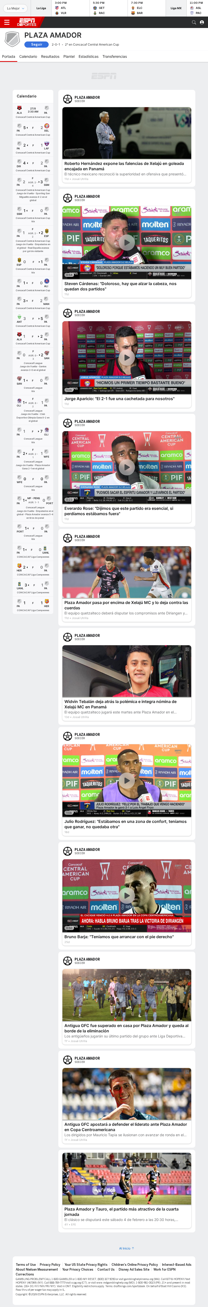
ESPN (26, 22)
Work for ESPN (164, 1244)
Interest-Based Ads (177, 1239)
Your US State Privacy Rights (86, 1239)
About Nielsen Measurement (37, 1244)
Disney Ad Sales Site (134, 1244)
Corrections (25, 1249)
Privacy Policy (50, 1239)
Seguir (36, 44)
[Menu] (7, 22)
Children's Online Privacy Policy (135, 1239)
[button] (194, 22)
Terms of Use (26, 1239)
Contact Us (106, 1244)
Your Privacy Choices (77, 1244)
